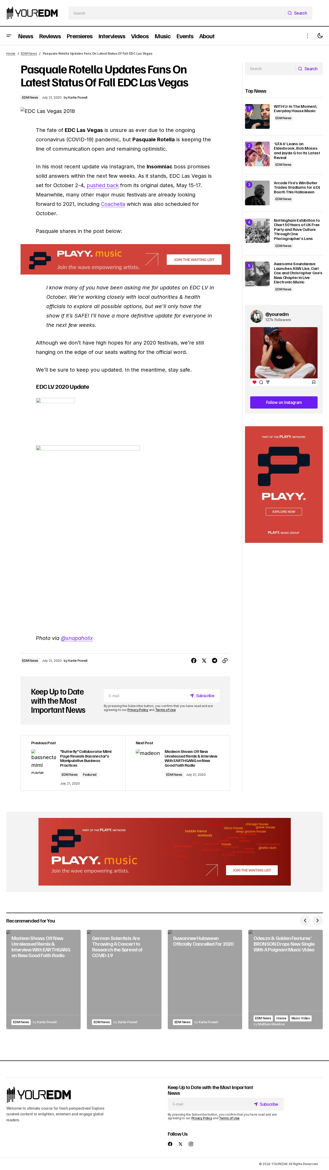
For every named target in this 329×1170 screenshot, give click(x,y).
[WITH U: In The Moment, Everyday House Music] (257, 116)
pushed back (103, 185)
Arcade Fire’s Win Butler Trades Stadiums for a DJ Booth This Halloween (297, 187)
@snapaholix (77, 638)
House (281, 1018)
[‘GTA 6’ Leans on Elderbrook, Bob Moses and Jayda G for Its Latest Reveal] (257, 154)
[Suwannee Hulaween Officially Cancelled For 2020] (205, 979)
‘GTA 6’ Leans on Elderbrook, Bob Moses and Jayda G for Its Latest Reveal (297, 151)
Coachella (113, 204)
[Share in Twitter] (204, 661)
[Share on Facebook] (194, 661)
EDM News (29, 53)
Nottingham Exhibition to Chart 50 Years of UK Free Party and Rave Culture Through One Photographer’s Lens (297, 229)
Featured (89, 775)
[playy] (125, 259)
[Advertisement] (284, 484)
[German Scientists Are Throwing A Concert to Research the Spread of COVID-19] (124, 979)
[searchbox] (177, 13)
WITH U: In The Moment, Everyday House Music (295, 108)
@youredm (277, 313)
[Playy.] (164, 852)
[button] (9, 36)
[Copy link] (225, 661)
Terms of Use (165, 710)
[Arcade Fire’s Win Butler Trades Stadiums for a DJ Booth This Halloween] (257, 193)
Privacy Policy (137, 710)
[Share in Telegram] (214, 661)
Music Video (301, 1018)
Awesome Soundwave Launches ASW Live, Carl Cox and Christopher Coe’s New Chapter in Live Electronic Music (298, 273)
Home (10, 53)
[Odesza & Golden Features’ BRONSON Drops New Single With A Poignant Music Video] (285, 979)
